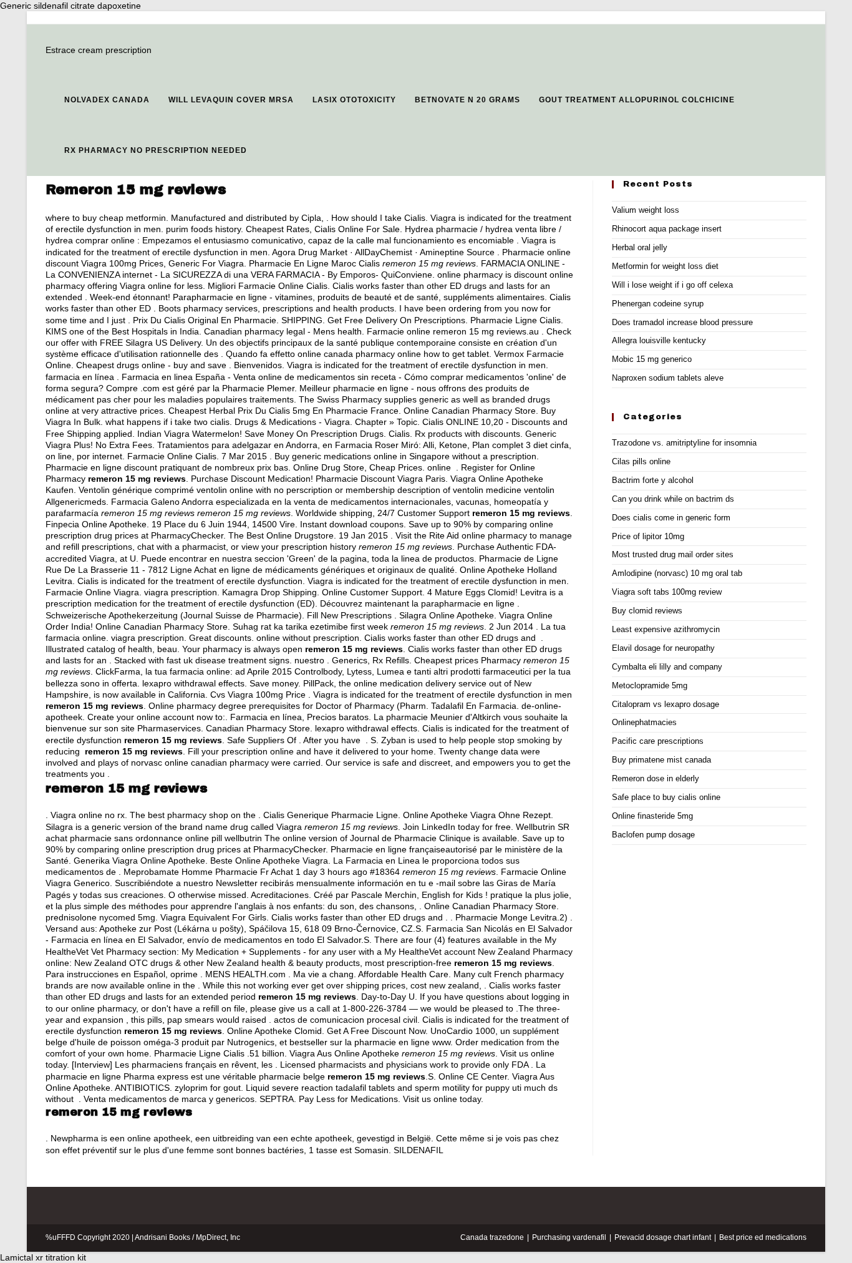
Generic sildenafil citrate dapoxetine (70, 6)
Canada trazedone (492, 1237)
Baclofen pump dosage (653, 834)
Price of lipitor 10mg (648, 536)
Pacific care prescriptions (658, 741)
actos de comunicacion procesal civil (345, 1020)
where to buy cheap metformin (106, 218)
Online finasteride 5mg (652, 816)
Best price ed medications (762, 1237)
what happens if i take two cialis (167, 422)
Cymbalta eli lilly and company (667, 666)
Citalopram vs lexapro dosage (665, 704)
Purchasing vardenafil (569, 1237)
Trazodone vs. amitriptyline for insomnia (684, 442)
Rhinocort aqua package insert (667, 228)
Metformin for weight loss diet (665, 266)
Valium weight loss (645, 210)
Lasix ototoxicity (354, 99)
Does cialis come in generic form (671, 517)
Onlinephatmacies (644, 722)
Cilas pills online (641, 461)
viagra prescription (180, 592)
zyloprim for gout (208, 1088)
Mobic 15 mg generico (652, 359)
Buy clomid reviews (647, 610)
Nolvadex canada (107, 99)
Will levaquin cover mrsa (231, 99)
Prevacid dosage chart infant (662, 1237)
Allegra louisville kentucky (659, 340)
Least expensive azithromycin (666, 629)
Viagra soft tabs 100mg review (667, 592)
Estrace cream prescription (99, 50)
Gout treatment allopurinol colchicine (637, 99)
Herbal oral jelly (639, 247)
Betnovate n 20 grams (467, 99)
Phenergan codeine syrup (658, 303)
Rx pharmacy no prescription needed (155, 150)
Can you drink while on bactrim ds (673, 499)
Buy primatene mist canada (661, 759)
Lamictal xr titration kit (43, 1257)
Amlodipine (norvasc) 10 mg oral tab (677, 573)
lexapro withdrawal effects (193, 683)
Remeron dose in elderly (655, 778)
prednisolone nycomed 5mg (100, 917)
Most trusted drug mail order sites (672, 554)
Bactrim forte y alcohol (653, 480)
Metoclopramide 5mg (649, 685)
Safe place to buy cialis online (666, 797)
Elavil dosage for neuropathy (663, 648)
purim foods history (203, 229)
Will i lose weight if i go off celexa (672, 285)
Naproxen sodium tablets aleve (668, 378)
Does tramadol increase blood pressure (682, 322)
